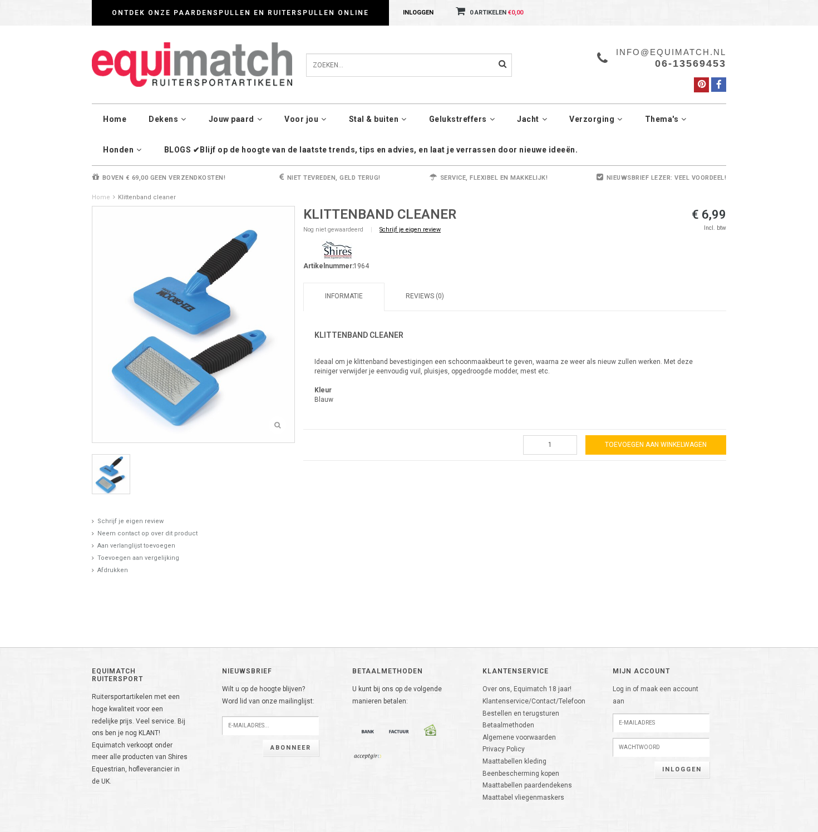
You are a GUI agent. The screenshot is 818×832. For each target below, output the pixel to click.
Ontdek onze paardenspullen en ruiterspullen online (240, 13)
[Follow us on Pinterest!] (701, 84)
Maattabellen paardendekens (527, 785)
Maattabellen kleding (514, 761)
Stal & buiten (374, 119)
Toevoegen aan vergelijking (138, 558)
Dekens (163, 119)
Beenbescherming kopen (520, 773)
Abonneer (290, 747)
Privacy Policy (503, 749)
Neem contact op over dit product (147, 533)
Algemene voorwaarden (519, 737)
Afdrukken (112, 570)
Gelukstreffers (458, 119)
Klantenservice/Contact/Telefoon (533, 701)
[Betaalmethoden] (368, 731)
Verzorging (591, 119)
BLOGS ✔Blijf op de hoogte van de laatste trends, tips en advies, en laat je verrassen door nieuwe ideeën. (371, 149)
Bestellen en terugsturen (520, 713)
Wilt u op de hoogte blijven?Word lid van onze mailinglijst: (268, 695)
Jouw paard (231, 119)
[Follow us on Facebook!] (718, 84)
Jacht (528, 119)
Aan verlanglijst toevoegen (136, 545)
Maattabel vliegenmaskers (523, 797)
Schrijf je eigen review (130, 521)
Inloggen (418, 12)
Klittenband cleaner (147, 197)
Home (114, 119)
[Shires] (336, 250)
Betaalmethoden (508, 725)
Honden (118, 149)
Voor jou (301, 119)
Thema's (662, 119)
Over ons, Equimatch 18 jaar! (526, 689)
